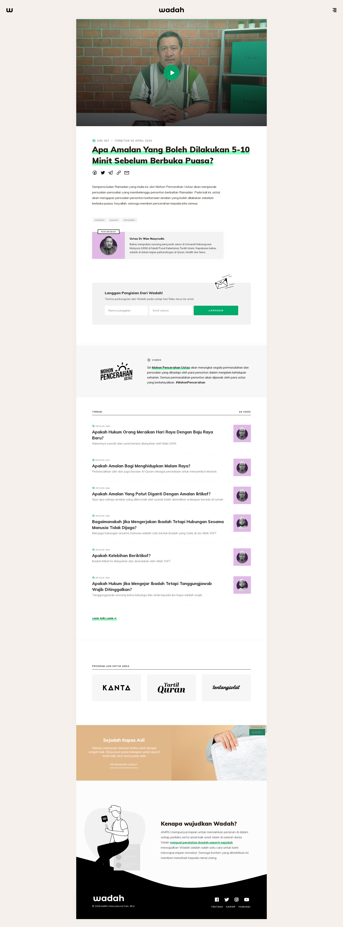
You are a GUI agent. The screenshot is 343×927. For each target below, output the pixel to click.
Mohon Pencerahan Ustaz (171, 367)
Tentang (217, 906)
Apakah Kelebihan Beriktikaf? (121, 555)
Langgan (216, 310)
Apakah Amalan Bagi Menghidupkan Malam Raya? (141, 465)
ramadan (129, 219)
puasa (114, 219)
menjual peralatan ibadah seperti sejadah (201, 842)
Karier (230, 906)
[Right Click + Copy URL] (118, 174)
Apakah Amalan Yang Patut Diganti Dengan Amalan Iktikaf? (151, 493)
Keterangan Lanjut (124, 764)
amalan (99, 219)
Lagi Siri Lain (103, 618)
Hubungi (245, 906)
